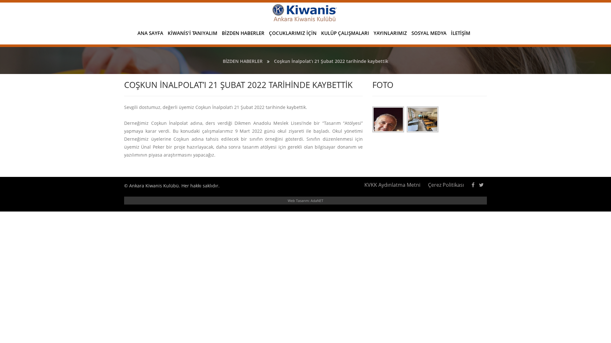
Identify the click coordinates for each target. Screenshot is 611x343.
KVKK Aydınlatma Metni (392, 184)
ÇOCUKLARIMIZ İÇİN (293, 33)
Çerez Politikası (446, 184)
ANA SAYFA (150, 33)
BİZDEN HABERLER (243, 33)
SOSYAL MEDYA (428, 33)
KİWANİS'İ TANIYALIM (192, 33)
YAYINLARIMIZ (390, 33)
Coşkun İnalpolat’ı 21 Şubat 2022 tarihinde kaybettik (331, 61)
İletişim (460, 33)
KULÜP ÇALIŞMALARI (345, 33)
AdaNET (317, 200)
